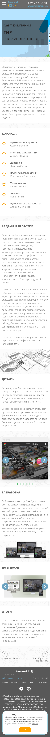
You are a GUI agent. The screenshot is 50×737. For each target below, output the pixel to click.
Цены (23, 682)
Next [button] (44, 460)
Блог (32, 682)
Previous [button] (5, 460)
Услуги (14, 682)
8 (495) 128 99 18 (37, 3)
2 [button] (20, 484)
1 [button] (17, 484)
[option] (25, 458)
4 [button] (26, 484)
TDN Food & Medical (11, 658)
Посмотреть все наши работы (40, 659)
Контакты (43, 682)
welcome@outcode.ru (38, 6)
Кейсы (5, 682)
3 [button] (23, 484)
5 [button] (29, 484)
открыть (35, 724)
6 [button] (32, 484)
